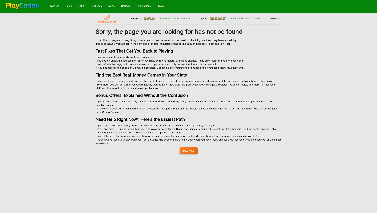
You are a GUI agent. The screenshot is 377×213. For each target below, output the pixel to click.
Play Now (188, 150)
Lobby (81, 5)
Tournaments (144, 5)
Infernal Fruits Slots (237, 18)
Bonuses (97, 5)
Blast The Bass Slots (166, 18)
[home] (24, 11)
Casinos (125, 5)
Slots (161, 5)
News (111, 5)
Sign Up (54, 5)
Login (69, 5)
